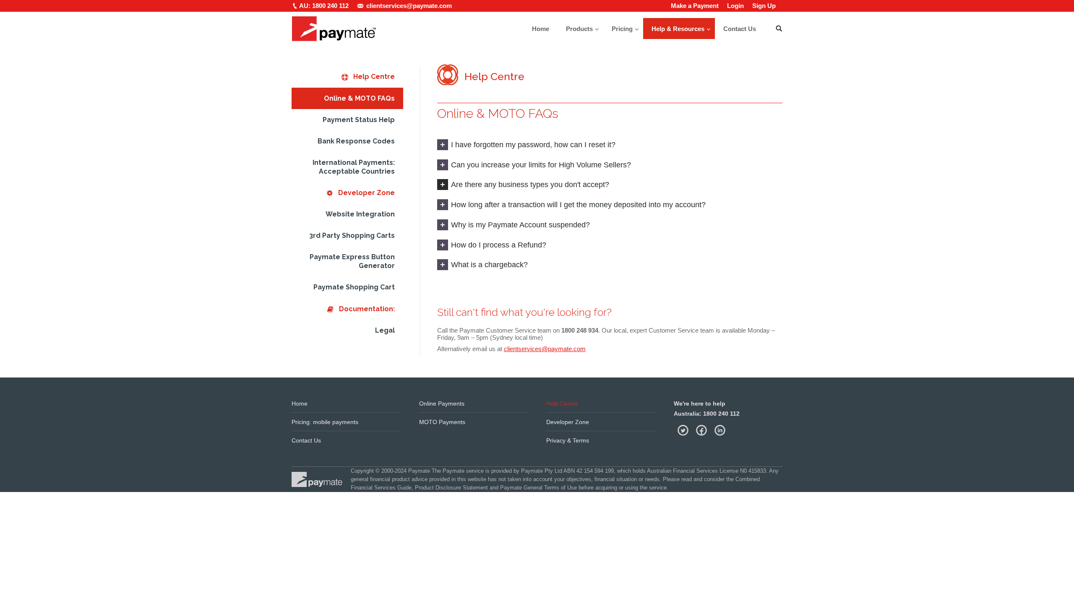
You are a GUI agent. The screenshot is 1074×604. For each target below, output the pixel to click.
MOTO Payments (442, 422)
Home (300, 403)
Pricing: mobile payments (325, 422)
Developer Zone (567, 422)
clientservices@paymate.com (545, 348)
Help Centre (562, 403)
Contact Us (306, 440)
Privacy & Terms (567, 440)
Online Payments (441, 403)
